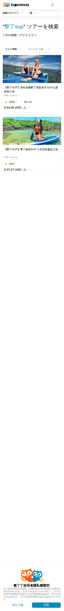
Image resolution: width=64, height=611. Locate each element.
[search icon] (52, 4)
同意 (46, 605)
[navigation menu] (59, 4)
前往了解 (17, 605)
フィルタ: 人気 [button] (35, 48)
